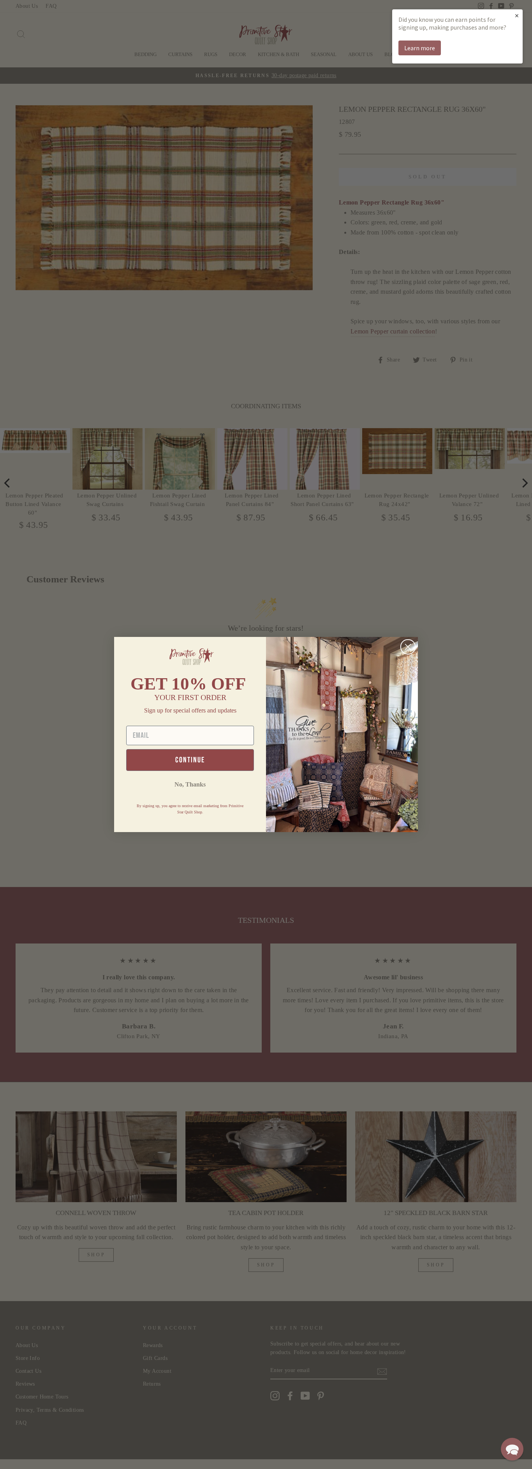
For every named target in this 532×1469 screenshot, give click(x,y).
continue (190, 760)
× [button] (517, 15)
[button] (512, 1449)
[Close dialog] (408, 647)
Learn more (419, 48)
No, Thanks (190, 784)
